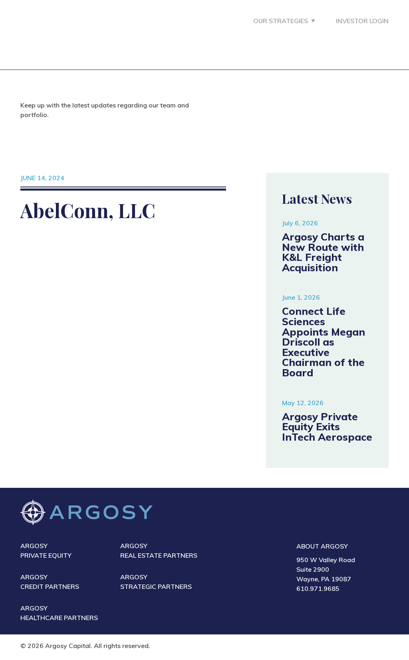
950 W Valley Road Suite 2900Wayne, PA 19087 (325, 569)
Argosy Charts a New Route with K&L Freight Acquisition (323, 252)
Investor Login (362, 21)
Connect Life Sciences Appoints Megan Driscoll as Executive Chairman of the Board (323, 341)
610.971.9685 (318, 588)
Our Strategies (280, 21)
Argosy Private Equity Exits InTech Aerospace (327, 426)
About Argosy (322, 546)
